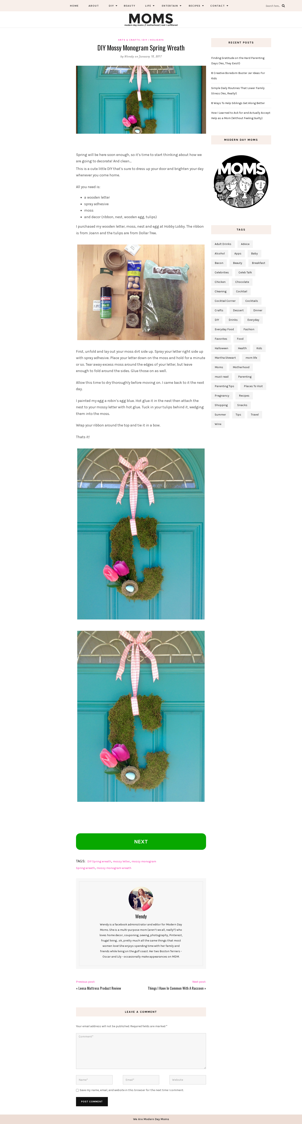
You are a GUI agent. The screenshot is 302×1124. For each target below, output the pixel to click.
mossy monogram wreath (114, 868)
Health (242, 348)
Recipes (194, 5)
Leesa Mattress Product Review (99, 988)
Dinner (257, 310)
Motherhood (241, 367)
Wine (218, 424)
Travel (255, 414)
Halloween (221, 348)
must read (221, 376)
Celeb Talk (245, 272)
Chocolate (242, 282)
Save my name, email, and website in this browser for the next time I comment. (132, 1090)
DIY (111, 5)
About (94, 5)
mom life (251, 357)
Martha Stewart (225, 357)
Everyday (253, 320)
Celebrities (222, 272)
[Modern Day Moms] (151, 19)
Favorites (221, 339)
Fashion (248, 329)
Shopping (221, 405)
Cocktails (251, 301)
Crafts (219, 310)
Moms (219, 367)
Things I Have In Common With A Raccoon (176, 988)
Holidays (157, 40)
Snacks (242, 405)
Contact (217, 5)
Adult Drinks (223, 244)
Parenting (244, 376)
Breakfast (258, 263)
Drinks (233, 320)
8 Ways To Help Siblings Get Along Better (238, 103)
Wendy (129, 56)
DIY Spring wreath (99, 861)
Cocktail (241, 291)
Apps (237, 253)
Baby (254, 253)
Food (240, 339)
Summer (220, 414)
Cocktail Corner (225, 301)
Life (148, 5)
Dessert (238, 310)
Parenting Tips (224, 386)
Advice (245, 244)
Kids (259, 348)
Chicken (220, 282)
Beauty (129, 5)
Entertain (169, 5)
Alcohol (220, 253)
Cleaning (220, 291)
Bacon (219, 263)
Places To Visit (253, 386)
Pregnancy (222, 395)
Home (74, 5)
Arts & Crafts (129, 40)
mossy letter (121, 861)
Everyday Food (224, 329)
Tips (238, 414)
